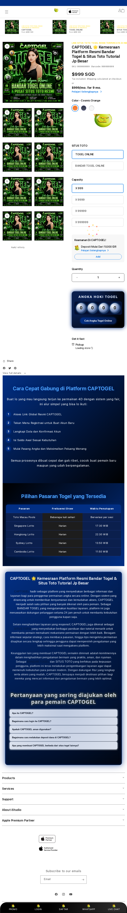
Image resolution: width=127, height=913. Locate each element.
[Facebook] (5, 368)
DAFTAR (63, 909)
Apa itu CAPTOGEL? (22, 713)
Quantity (77, 269)
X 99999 (80, 211)
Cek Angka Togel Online (98, 320)
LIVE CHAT (114, 909)
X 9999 (80, 199)
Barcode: (96, 66)
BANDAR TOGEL (38, 661)
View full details (12, 373)
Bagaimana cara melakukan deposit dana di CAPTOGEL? (41, 737)
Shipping (91, 79)
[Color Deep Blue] (83, 108)
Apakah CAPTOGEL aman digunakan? (31, 729)
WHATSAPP (89, 909)
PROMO (13, 909)
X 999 (79, 188)
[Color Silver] (91, 108)
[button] (7, 12)
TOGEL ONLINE (84, 154)
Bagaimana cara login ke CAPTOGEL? (31, 721)
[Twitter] (10, 368)
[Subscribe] (82, 879)
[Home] (56, 12)
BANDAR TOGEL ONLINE (90, 165)
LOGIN (38, 909)
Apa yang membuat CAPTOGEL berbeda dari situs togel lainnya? (45, 745)
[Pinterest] (16, 368)
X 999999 (81, 222)
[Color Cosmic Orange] (75, 108)
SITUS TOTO (22, 628)
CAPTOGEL (21, 591)
